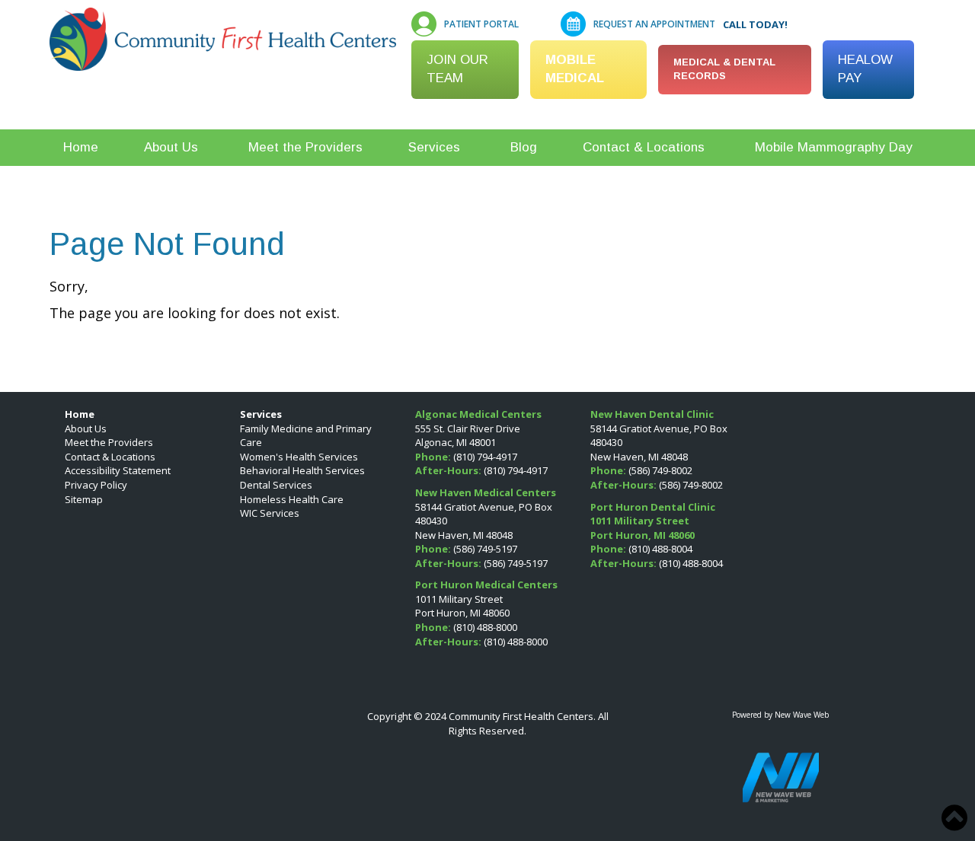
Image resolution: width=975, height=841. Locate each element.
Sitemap (84, 499)
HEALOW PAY (865, 69)
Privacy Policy (96, 485)
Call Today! (755, 24)
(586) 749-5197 (485, 549)
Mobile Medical (574, 69)
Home (80, 147)
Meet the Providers (305, 147)
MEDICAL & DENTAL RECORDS (724, 69)
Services (434, 147)
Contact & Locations (644, 147)
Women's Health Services (299, 457)
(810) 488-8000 (485, 627)
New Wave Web (802, 714)
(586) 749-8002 (660, 470)
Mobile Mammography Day (834, 147)
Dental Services (276, 485)
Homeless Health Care (292, 499)
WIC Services (269, 513)
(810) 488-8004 (660, 549)
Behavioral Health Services (302, 470)
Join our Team (457, 69)
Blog (523, 147)
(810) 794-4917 (485, 457)
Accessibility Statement (118, 470)
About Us (171, 147)
